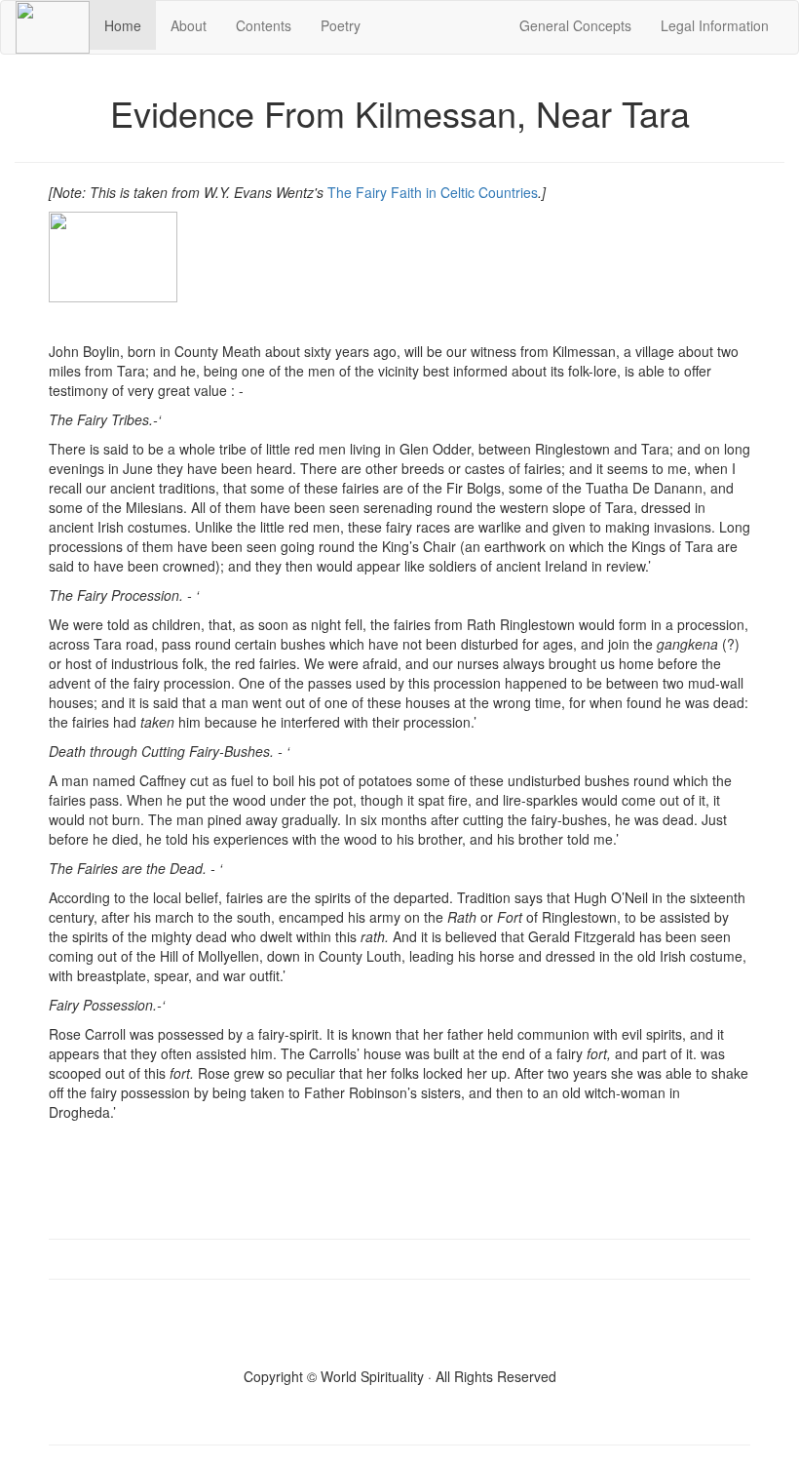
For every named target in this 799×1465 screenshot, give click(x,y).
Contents (263, 25)
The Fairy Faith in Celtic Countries (432, 192)
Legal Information (715, 25)
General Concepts (575, 25)
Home (130, 25)
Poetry (341, 25)
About (189, 25)
